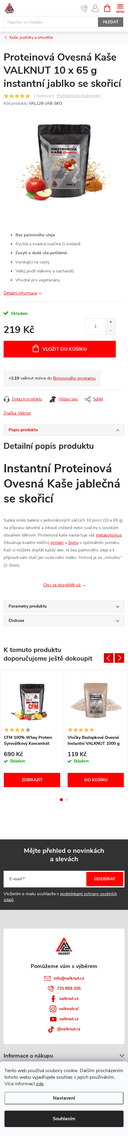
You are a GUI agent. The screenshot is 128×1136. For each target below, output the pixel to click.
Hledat (110, 22)
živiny (73, 542)
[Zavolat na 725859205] (84, 8)
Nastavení (64, 1098)
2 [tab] (66, 799)
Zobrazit (32, 780)
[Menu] (120, 8)
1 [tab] (61, 799)
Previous (108, 658)
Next (119, 658)
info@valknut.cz (69, 978)
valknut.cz (69, 998)
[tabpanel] (32, 730)
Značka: (17, 413)
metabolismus (109, 535)
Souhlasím (64, 1118)
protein (57, 542)
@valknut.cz (68, 1029)
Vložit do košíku (65, 349)
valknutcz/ (69, 1009)
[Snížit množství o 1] (110, 330)
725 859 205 (69, 988)
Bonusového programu (74, 378)
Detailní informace (20, 293)
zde (39, 1083)
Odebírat (104, 879)
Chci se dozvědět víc (62, 585)
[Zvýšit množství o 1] (110, 322)
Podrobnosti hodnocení (78, 95)
